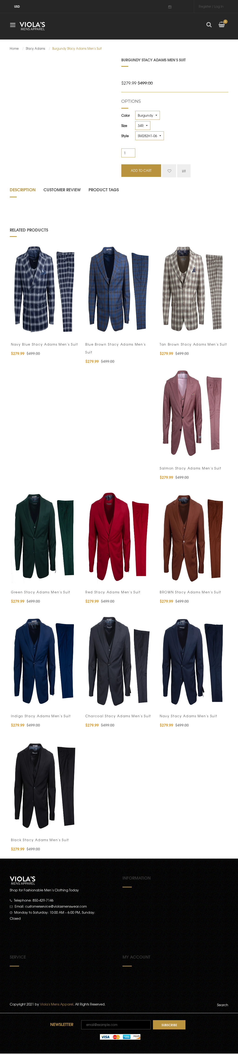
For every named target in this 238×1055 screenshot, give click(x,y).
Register (205, 6)
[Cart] (221, 28)
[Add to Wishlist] (169, 170)
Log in (219, 6)
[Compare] (184, 170)
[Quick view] (72, 330)
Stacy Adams (35, 48)
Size (124, 125)
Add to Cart (30, 329)
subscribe (169, 1024)
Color (125, 115)
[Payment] (120, 1036)
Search (222, 1004)
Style (125, 135)
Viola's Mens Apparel (56, 1004)
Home (14, 48)
